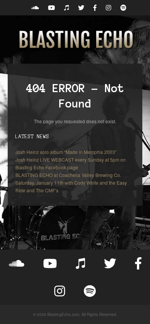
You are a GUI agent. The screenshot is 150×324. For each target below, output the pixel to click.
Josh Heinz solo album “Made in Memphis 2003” (66, 152)
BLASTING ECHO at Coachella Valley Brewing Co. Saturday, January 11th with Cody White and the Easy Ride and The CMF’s (71, 182)
